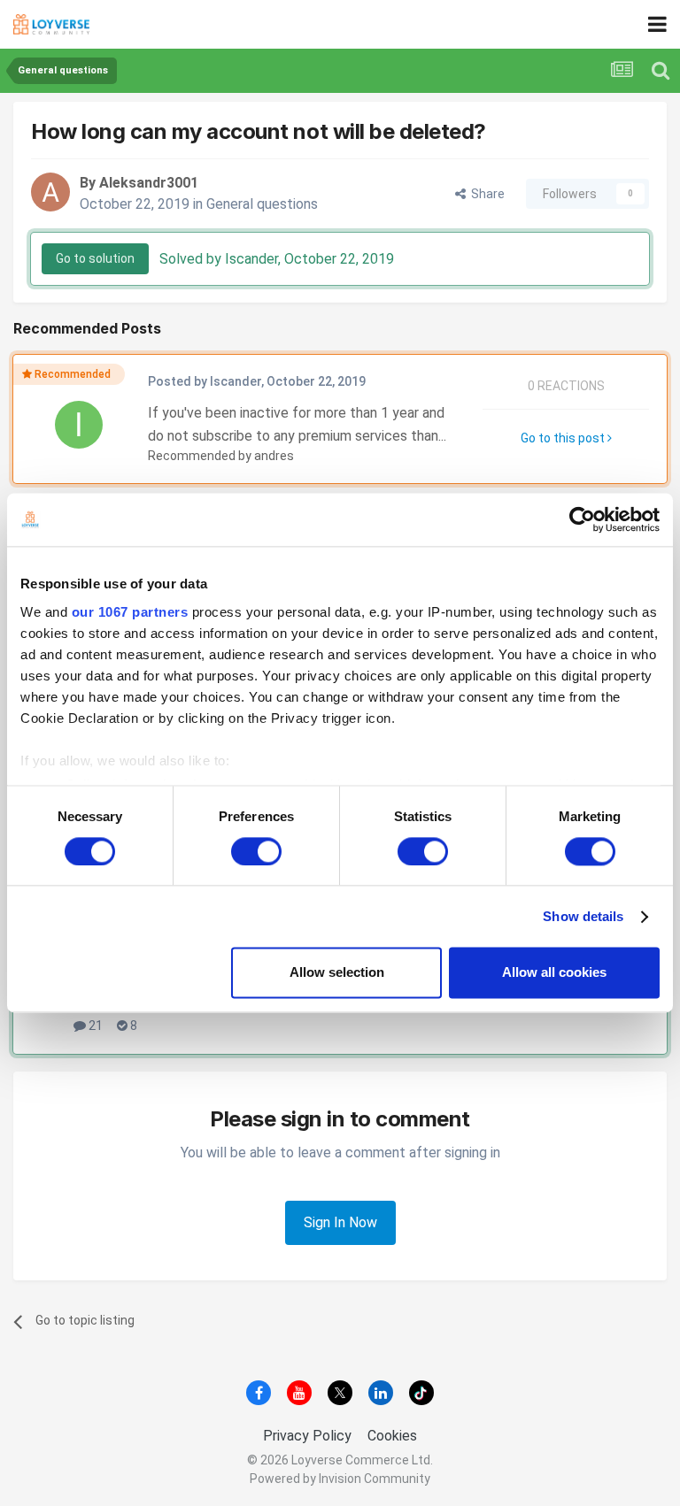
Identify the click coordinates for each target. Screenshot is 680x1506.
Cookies (392, 1435)
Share (485, 194)
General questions (262, 204)
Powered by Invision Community (340, 1478)
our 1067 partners (130, 611)
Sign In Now (340, 1222)
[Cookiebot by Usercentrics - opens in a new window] (582, 519)
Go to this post (564, 438)
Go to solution (95, 258)
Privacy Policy (307, 1435)
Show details (583, 916)
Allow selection (337, 972)
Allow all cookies (554, 972)
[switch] (256, 851)
